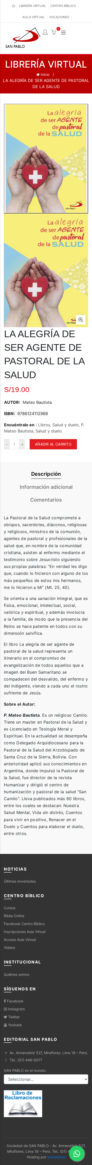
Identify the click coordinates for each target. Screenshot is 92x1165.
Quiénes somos (16, 974)
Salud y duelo (49, 430)
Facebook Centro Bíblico (24, 924)
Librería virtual (32, 6)
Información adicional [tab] (46, 487)
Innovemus (56, 1157)
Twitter (13, 1017)
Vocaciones (59, 17)
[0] (53, 33)
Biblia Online (14, 916)
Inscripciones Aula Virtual (24, 931)
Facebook (15, 1001)
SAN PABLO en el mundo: (25, 1070)
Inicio (44, 74)
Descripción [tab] (46, 474)
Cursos (9, 908)
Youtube (14, 1025)
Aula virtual (33, 17)
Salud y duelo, (66, 424)
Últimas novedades (20, 881)
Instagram (16, 1009)
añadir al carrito (53, 444)
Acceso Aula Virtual (20, 939)
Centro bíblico (63, 6)
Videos (9, 947)
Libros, (45, 424)
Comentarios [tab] (46, 500)
